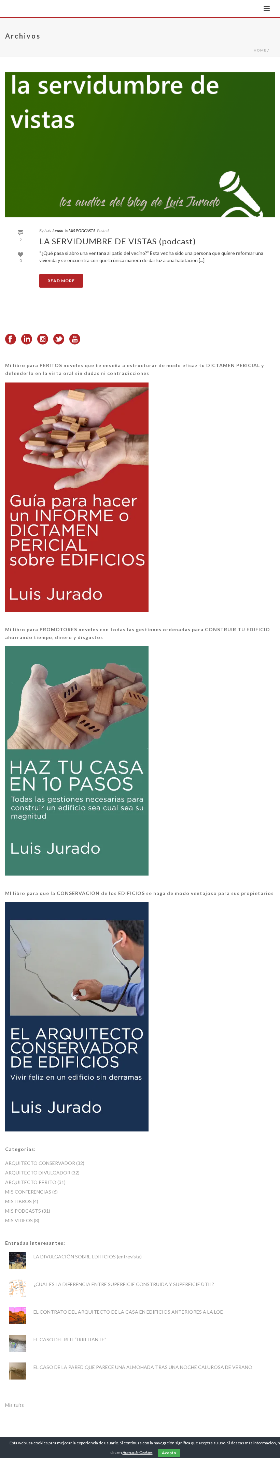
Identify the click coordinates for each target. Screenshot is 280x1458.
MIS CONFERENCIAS (28, 1192)
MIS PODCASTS (82, 230)
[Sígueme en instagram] (42, 339)
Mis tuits (14, 1405)
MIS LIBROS (18, 1201)
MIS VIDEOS (19, 1220)
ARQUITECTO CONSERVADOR (40, 1163)
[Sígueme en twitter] (58, 339)
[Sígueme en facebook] (10, 339)
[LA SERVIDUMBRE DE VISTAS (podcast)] (140, 144)
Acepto (169, 1452)
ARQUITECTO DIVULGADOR (37, 1172)
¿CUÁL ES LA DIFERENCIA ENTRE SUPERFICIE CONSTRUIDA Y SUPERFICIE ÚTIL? (123, 1284)
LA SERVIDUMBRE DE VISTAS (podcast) (117, 241)
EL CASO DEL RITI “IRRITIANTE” (69, 1339)
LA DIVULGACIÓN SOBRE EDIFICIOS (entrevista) (87, 1256)
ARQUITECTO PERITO (30, 1182)
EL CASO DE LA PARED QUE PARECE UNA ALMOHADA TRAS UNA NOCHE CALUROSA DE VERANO (142, 1367)
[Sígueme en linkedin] (26, 339)
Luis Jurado (53, 230)
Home (260, 50)
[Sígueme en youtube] (74, 339)
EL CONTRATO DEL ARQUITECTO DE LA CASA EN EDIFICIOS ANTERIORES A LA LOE (128, 1312)
